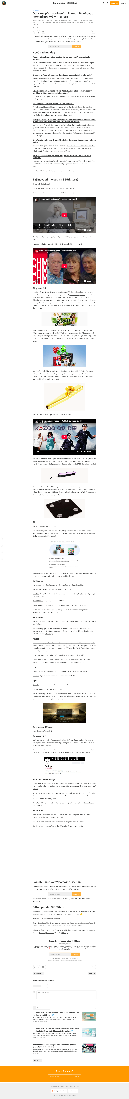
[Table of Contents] (2, 549)
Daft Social (71, 740)
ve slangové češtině (87, 300)
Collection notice (74, 1086)
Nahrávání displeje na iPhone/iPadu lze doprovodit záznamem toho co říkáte (64, 141)
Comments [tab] (37, 986)
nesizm (35, 689)
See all (36, 1060)
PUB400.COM (38, 601)
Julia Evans (45, 184)
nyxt (34, 731)
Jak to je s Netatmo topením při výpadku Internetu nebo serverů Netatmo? (62, 156)
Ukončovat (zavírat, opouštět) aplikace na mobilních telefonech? (62, 75)
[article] (64, 1018)
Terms (67, 1086)
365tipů (45, 1021)
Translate (36, 10)
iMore (81, 662)
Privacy (62, 1086)
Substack (55, 1095)
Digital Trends (78, 655)
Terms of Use (73, 958)
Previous (39, 973)
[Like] (34, 32)
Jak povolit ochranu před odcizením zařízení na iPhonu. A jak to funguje (61, 58)
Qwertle (36, 685)
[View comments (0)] (38, 32)
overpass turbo (38, 585)
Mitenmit (52, 526)
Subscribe (114, 3)
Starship (36, 594)
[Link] (30, 52)
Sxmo (35, 671)
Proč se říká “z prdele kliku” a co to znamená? (66, 573)
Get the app (73, 1091)
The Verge (49, 634)
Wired (35, 789)
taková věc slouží (71, 371)
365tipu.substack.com (52, 918)
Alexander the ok (56, 817)
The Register (50, 798)
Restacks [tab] (44, 986)
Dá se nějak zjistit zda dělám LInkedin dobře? (53, 103)
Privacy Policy (77, 960)
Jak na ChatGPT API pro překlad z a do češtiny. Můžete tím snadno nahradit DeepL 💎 (56, 1014)
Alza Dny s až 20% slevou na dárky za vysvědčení (64, 330)
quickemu (36, 610)
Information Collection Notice (64, 960)
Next (91, 973)
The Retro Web (38, 822)
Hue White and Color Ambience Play (46, 461)
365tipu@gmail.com (86, 923)
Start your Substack (60, 1091)
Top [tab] (35, 1008)
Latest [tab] (39, 1008)
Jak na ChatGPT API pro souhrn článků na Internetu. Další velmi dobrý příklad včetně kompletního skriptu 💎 (56, 1030)
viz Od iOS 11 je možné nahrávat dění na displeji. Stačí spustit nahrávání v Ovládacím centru (64, 147)
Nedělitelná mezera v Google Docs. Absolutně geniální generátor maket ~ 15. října (54, 1046)
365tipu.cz (50, 930)
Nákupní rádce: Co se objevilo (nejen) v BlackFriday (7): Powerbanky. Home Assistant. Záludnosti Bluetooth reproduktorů (64, 120)
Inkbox (71, 589)
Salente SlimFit (38, 489)
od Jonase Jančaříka (56, 188)
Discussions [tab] (46, 1008)
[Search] (103, 3)
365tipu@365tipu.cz (46, 933)
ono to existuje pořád (77, 295)
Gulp (40, 624)
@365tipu (67, 930)
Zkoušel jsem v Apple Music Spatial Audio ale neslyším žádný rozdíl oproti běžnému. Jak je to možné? (62, 92)
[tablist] (40, 986)
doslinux (36, 676)
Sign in (123, 3)
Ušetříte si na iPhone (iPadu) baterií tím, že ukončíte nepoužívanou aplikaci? (64, 79)
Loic (85, 605)
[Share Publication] (107, 3)
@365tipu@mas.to (88, 930)
